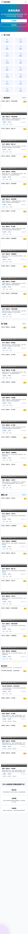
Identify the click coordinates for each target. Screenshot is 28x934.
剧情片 (5, 719)
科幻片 (5, 149)
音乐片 (5, 519)
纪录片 (5, 485)
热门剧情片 (14, 20)
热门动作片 (14, 25)
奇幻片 (5, 177)
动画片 (5, 122)
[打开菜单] (25, 2)
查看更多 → (24, 97)
